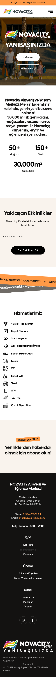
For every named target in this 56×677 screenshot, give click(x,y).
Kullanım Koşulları (28, 573)
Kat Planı (28, 545)
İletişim (28, 606)
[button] (50, 11)
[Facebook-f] (33, 620)
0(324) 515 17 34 (32, 514)
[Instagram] (23, 620)
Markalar (28, 602)
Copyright (28, 664)
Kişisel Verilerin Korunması (28, 578)
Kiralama (28, 554)
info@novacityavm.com (32, 518)
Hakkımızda (28, 597)
